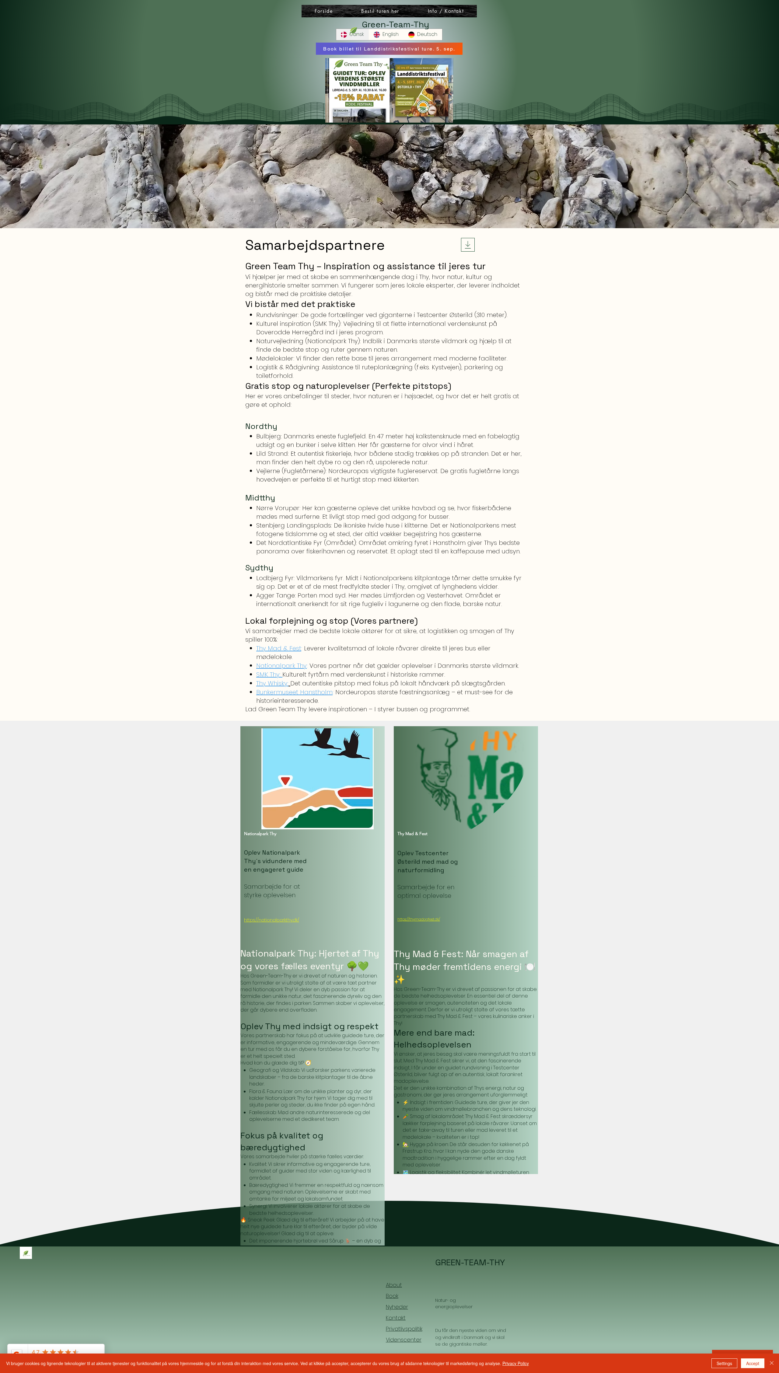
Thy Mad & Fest (278, 648)
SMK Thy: (269, 674)
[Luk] (771, 1363)
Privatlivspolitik (404, 1329)
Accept (752, 1363)
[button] (446, 11)
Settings (724, 1363)
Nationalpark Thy (281, 665)
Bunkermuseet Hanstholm (294, 692)
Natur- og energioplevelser (454, 1303)
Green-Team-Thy (395, 24)
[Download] (468, 245)
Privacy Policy (515, 1363)
